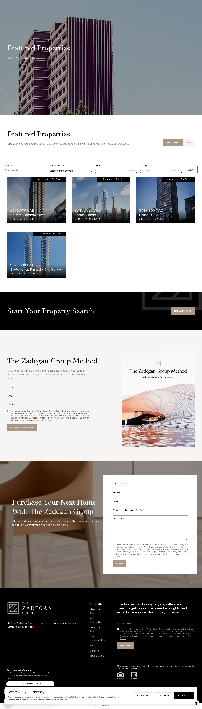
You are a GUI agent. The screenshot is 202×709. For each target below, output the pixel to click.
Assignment (173, 142)
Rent (189, 142)
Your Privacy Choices (101, 705)
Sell (92, 645)
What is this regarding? (127, 510)
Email (116, 501)
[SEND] (22, 427)
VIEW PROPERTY (36, 198)
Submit (119, 563)
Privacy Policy (50, 420)
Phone (116, 493)
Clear (191, 169)
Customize (163, 695)
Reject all (142, 695)
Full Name (119, 484)
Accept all (184, 695)
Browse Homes (183, 311)
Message (118, 519)
